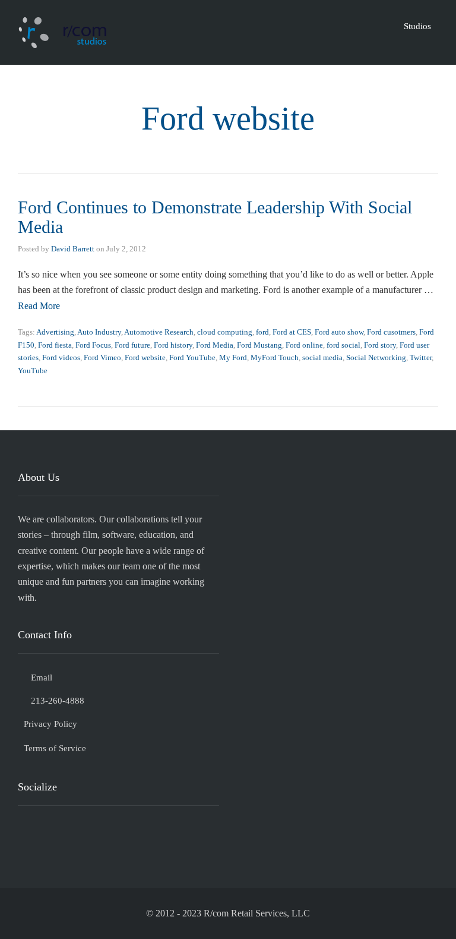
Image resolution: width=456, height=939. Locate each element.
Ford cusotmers (391, 331)
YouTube (33, 370)
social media (322, 357)
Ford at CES (292, 331)
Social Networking (376, 357)
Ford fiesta (55, 345)
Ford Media (214, 345)
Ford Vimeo (102, 357)
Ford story (380, 345)
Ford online (304, 345)
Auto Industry (99, 331)
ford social (343, 345)
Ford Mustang (259, 345)
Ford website (145, 357)
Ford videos (61, 357)
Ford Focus (93, 345)
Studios (417, 26)
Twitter (421, 357)
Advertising (55, 331)
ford (262, 331)
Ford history (173, 345)
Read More (39, 306)
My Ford (233, 357)
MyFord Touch (275, 357)
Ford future (132, 345)
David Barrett (72, 248)
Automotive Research (159, 331)
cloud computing (224, 331)
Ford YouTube (192, 357)
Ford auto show (339, 331)
